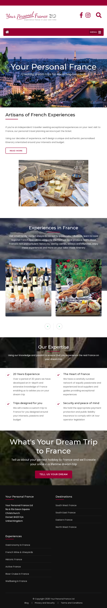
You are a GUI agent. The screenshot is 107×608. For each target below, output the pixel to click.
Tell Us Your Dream (53, 474)
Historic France (13, 559)
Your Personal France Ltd (62, 598)
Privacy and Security (45, 602)
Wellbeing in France (16, 581)
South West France (66, 505)
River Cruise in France (17, 573)
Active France (13, 566)
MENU (93, 32)
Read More (16, 151)
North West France (66, 527)
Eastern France (64, 519)
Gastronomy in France (17, 545)
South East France (66, 512)
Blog (27, 602)
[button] (59, 326)
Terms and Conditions (71, 602)
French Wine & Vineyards (19, 552)
